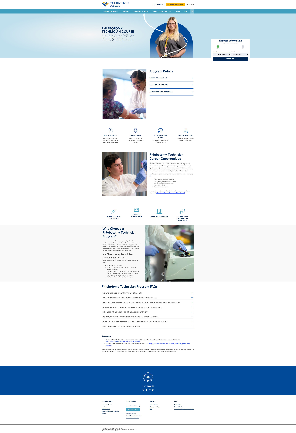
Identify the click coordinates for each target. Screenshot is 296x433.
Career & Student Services (132, 418)
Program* (215, 51)
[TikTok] (153, 390)
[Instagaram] (143, 390)
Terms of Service (178, 407)
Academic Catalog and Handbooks (110, 411)
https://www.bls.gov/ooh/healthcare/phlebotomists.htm (123, 342)
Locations (104, 407)
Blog (151, 409)
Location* (233, 51)
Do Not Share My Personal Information (184, 409)
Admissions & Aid (106, 409)
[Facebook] (146, 390)
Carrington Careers (131, 413)
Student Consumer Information (133, 415)
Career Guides (153, 404)
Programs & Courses (107, 404)
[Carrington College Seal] (148, 377)
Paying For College (154, 407)
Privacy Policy (177, 404)
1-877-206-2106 (148, 386)
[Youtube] (150, 390)
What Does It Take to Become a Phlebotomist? (170, 193)
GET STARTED (230, 59)
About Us (104, 413)
